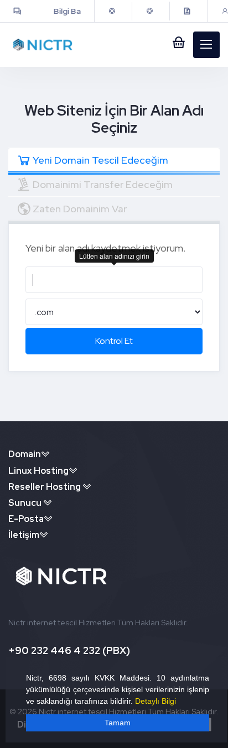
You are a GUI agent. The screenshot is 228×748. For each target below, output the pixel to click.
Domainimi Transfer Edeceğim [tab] (103, 184)
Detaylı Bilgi (155, 701)
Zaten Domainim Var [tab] (80, 208)
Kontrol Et (114, 341)
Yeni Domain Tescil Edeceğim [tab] (100, 160)
